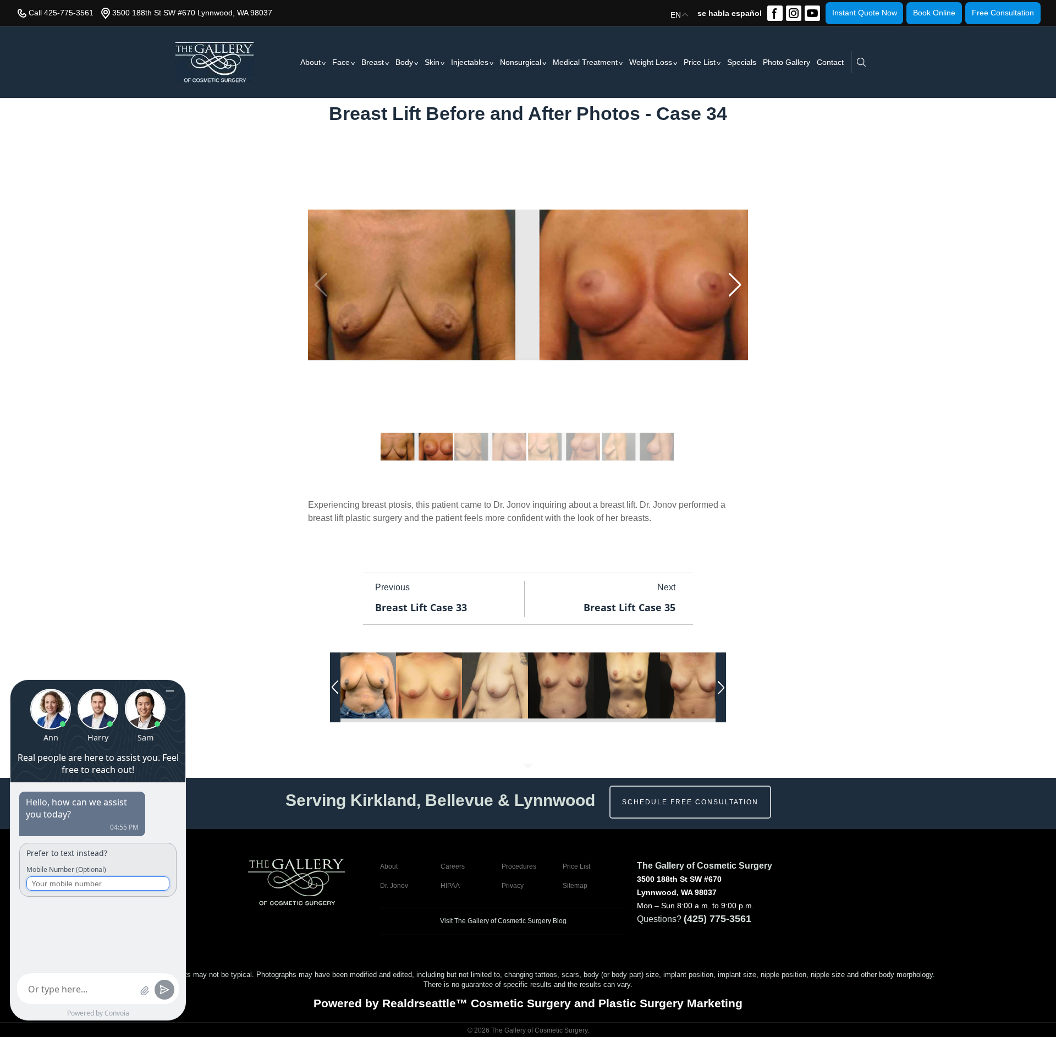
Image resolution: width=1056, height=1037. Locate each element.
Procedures (519, 866)
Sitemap (575, 886)
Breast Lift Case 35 (629, 607)
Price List (700, 62)
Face (341, 62)
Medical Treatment (585, 62)
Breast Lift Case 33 (421, 607)
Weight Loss (650, 62)
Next (666, 587)
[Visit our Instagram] (793, 13)
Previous (392, 587)
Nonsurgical (520, 62)
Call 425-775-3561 (61, 12)
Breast (372, 62)
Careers (453, 866)
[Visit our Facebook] (775, 13)
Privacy (513, 886)
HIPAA (450, 886)
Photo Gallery (786, 62)
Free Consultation (1003, 12)
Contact (830, 62)
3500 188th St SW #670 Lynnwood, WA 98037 (192, 12)
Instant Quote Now (864, 12)
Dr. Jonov (394, 886)
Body (404, 62)
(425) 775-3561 (717, 918)
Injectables (469, 62)
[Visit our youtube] (812, 13)
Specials (741, 62)
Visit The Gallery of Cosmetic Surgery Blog (502, 921)
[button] (735, 285)
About (310, 62)
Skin (432, 62)
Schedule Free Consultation (690, 802)
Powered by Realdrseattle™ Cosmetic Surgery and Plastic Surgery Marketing (528, 1003)
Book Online (934, 12)
